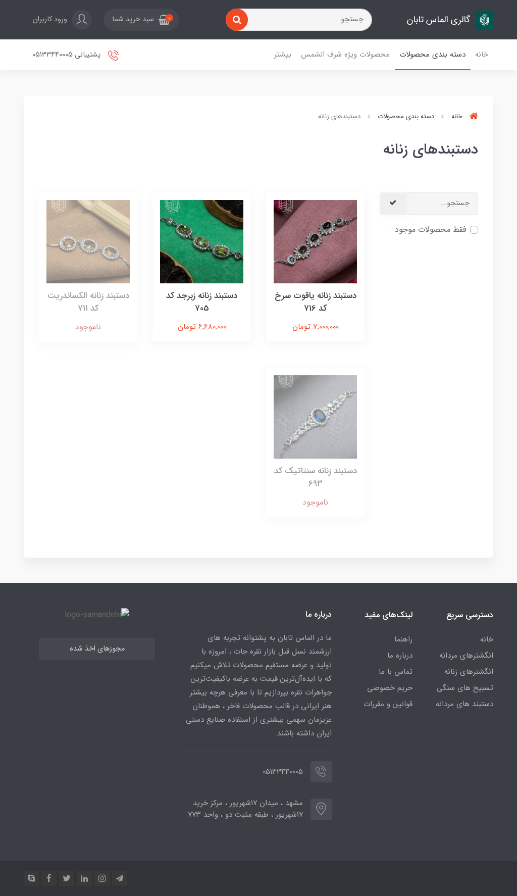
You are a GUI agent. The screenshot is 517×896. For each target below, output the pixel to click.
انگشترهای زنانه (468, 672)
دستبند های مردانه (464, 704)
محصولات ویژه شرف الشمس (345, 54)
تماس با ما (395, 672)
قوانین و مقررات (388, 704)
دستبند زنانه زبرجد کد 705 (201, 302)
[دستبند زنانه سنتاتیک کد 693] (315, 416)
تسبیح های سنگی (465, 688)
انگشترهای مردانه (466, 656)
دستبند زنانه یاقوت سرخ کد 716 (315, 302)
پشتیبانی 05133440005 (67, 55)
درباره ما (399, 656)
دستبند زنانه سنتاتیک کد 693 (315, 477)
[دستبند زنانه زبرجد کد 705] (201, 241)
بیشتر (282, 54)
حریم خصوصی (389, 688)
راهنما (403, 639)
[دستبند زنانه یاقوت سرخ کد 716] (315, 241)
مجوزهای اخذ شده (97, 649)
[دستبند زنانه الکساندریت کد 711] (88, 241)
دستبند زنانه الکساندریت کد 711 (88, 302)
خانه (481, 54)
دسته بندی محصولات (432, 54)
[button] (141, 20)
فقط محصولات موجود (430, 229)
